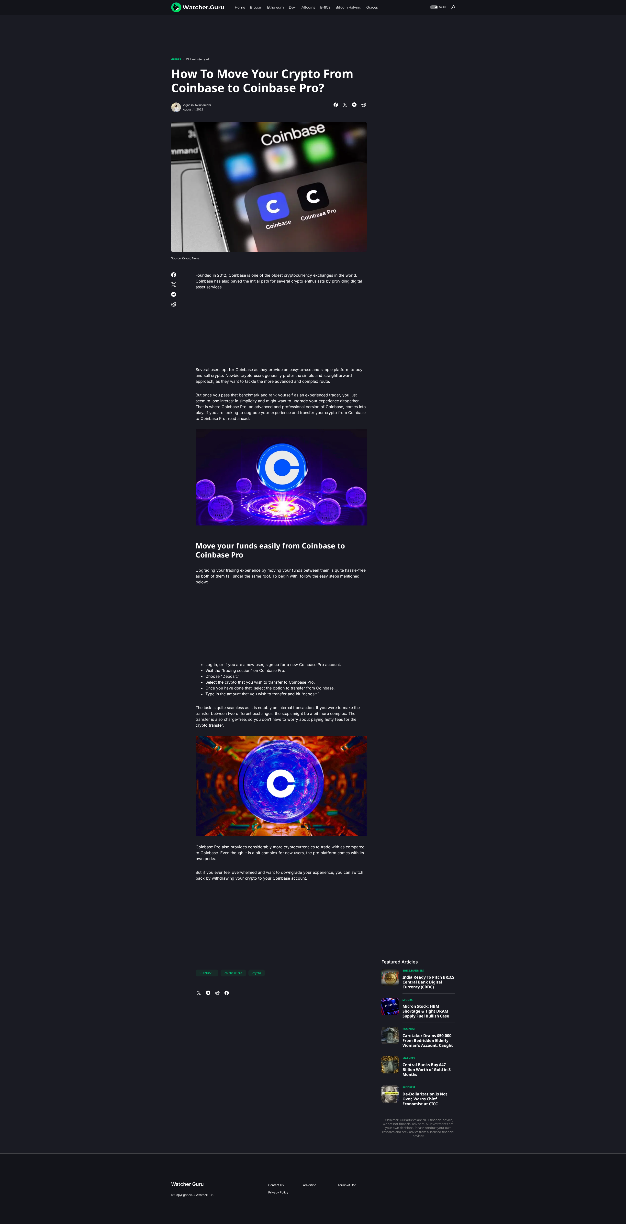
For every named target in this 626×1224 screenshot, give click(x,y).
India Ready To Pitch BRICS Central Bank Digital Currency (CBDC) (428, 982)
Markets (408, 1058)
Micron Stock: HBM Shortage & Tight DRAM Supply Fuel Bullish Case (425, 1011)
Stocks (407, 1000)
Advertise (309, 1185)
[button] (437, 7)
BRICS (406, 970)
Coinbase (237, 275)
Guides (176, 59)
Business (417, 970)
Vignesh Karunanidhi (197, 105)
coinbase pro (233, 973)
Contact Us (276, 1185)
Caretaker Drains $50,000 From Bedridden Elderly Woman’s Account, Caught (427, 1040)
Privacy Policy (278, 1192)
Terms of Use (347, 1185)
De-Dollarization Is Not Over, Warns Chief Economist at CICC (424, 1099)
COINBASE (207, 973)
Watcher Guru (187, 1184)
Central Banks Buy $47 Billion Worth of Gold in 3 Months (426, 1069)
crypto (256, 973)
